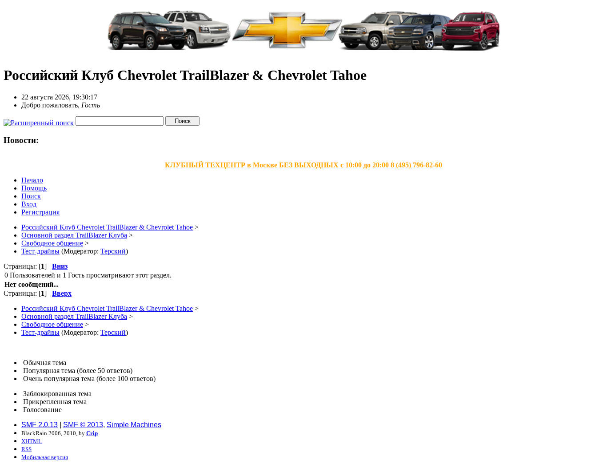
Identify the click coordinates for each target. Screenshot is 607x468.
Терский (113, 251)
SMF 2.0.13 (39, 424)
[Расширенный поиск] (39, 120)
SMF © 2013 (83, 424)
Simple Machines (134, 424)
